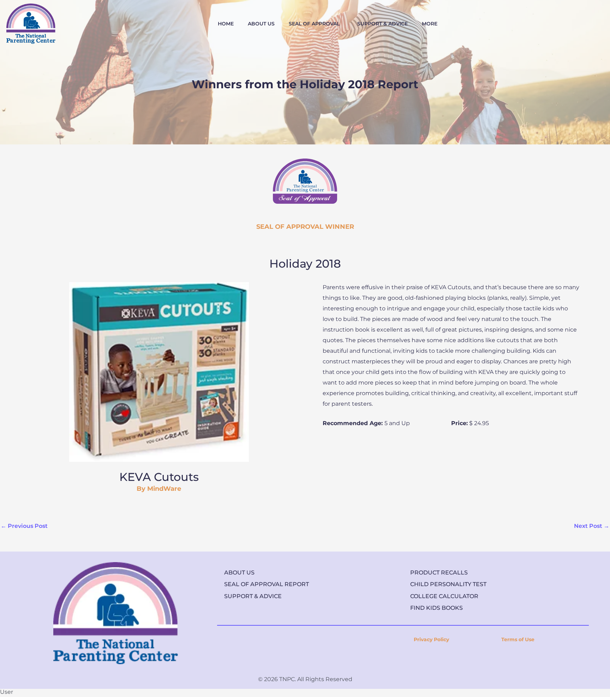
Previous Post (24, 526)
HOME (226, 23)
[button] (316, 23)
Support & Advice (253, 596)
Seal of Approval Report (266, 584)
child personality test (448, 584)
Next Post (591, 526)
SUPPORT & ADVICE (382, 23)
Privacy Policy (431, 639)
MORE (429, 23)
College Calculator (444, 596)
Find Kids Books (436, 607)
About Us (239, 572)
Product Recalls (439, 572)
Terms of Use (517, 639)
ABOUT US (261, 23)
